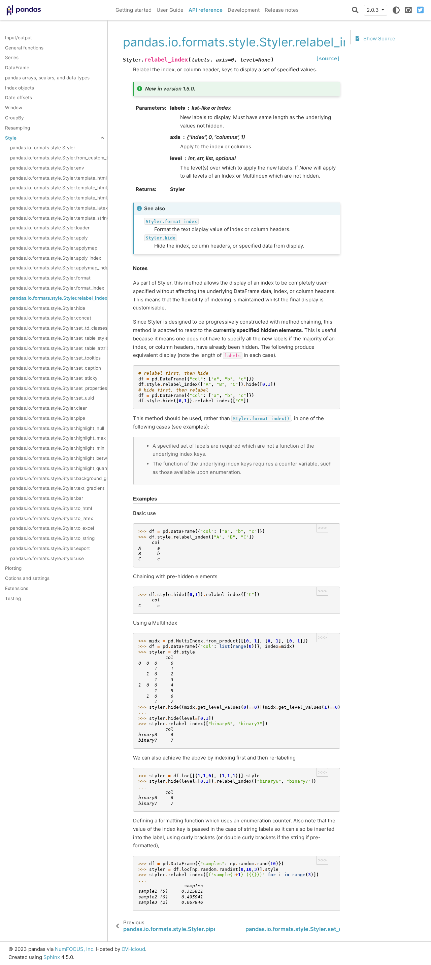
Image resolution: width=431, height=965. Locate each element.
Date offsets (18, 98)
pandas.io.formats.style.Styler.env (47, 168)
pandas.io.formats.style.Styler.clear (48, 408)
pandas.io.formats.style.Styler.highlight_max (58, 438)
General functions (24, 47)
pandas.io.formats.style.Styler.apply (49, 238)
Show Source (378, 39)
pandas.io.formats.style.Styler (42, 148)
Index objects (19, 87)
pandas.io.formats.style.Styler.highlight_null (57, 428)
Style (10, 138)
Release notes (282, 10)
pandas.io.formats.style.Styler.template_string (58, 218)
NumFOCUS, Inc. (75, 949)
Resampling (17, 128)
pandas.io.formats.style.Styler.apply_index (55, 258)
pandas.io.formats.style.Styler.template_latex (58, 208)
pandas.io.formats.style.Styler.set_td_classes (58, 328)
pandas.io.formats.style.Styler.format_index (57, 288)
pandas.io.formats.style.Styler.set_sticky (54, 378)
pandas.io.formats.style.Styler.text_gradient (57, 488)
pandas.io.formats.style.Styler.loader (50, 228)
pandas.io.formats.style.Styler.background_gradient (58, 478)
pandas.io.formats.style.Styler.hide (47, 308)
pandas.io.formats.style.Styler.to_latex (51, 518)
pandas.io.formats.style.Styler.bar (46, 498)
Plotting (13, 568)
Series (12, 58)
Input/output (18, 37)
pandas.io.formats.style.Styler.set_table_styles (58, 338)
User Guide (170, 10)
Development (244, 10)
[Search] (355, 10)
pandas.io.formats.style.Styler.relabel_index (58, 298)
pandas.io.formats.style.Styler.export (50, 548)
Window (13, 108)
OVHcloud (133, 949)
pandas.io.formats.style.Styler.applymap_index (58, 268)
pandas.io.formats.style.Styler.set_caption (55, 368)
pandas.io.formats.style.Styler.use (47, 558)
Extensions (16, 588)
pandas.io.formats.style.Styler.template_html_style (58, 188)
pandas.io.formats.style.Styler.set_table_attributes (58, 348)
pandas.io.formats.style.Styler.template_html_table (58, 198)
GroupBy (14, 117)
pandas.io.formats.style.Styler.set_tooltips (55, 358)
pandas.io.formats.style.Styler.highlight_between (58, 458)
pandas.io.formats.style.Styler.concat (50, 318)
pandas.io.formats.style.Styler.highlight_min (57, 448)
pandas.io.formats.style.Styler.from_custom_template (58, 157)
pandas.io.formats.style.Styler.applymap (53, 248)
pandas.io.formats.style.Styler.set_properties (58, 388)
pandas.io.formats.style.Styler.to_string (52, 538)
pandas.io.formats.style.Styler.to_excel (52, 528)
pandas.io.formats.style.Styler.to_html (51, 508)
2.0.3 (373, 10)
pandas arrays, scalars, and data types (47, 77)
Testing (13, 598)
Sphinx (51, 957)
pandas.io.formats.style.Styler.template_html (58, 178)
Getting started (133, 10)
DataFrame (17, 68)
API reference (206, 10)
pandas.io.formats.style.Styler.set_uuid (52, 398)
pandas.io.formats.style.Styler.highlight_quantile (58, 468)
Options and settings (27, 578)
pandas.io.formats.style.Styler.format (50, 278)
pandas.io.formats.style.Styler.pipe (47, 418)
